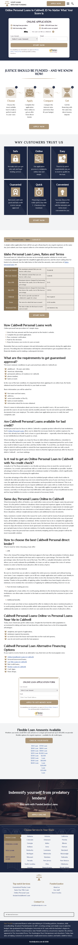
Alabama (30, 836)
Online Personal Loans (16, 431)
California (64, 836)
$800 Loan (43, 748)
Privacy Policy (48, 707)
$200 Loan (34, 751)
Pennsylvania (47, 867)
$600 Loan (34, 763)
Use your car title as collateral (41, 32)
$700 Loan (43, 746)
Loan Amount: (15, 36)
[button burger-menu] (68, 4)
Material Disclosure (13, 914)
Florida (64, 840)
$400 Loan (34, 758)
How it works (56, 893)
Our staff (56, 890)
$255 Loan (34, 753)
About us (56, 887)
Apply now (56, 3)
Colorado (30, 840)
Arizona (47, 836)
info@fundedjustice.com (39, 905)
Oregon (30, 867)
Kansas (64, 847)
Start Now (39, 45)
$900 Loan (43, 751)
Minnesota (47, 854)
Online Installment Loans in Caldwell (20, 657)
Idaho (28, 240)
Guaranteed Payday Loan (21, 887)
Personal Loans (17, 240)
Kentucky (30, 850)
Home (8, 240)
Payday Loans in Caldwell (17, 667)
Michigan (30, 854)
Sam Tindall (8, 923)
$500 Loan (34, 761)
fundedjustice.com (36, 942)
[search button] (72, 3)
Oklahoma (64, 864)
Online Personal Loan (21, 893)
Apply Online (39, 815)
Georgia (30, 843)
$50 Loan (34, 746)
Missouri (30, 857)
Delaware (47, 840)
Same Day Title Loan (21, 890)
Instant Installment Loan (21, 895)
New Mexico (64, 861)
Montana (47, 857)
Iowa (47, 847)
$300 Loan (34, 756)
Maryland (64, 850)
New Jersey (47, 861)
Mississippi (64, 854)
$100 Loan (34, 748)
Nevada (29, 861)
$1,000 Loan (43, 753)
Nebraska (64, 857)
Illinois (64, 843)
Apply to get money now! (39, 702)
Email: (42, 36)
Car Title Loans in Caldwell (17, 662)
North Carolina (30, 864)
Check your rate (39, 741)
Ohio (47, 864)
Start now (39, 220)
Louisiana (47, 850)
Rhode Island (64, 867)
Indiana (29, 847)
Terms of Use (18, 51)
